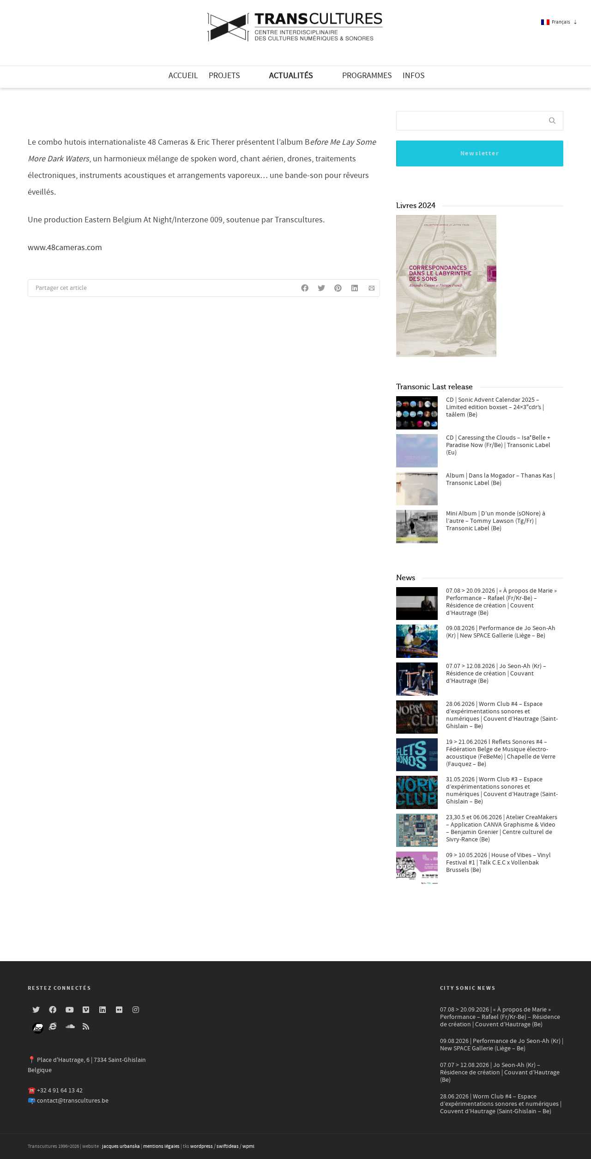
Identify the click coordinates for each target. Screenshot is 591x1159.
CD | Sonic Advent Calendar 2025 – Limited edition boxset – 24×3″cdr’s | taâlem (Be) (495, 407)
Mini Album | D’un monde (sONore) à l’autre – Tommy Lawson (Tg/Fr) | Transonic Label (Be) (495, 521)
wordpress (201, 1146)
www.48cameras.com (65, 247)
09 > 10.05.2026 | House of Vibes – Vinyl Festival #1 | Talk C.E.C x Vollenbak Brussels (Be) (498, 863)
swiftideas (228, 1146)
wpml (248, 1146)
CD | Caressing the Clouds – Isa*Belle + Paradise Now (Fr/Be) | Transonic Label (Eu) (498, 445)
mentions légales (161, 1146)
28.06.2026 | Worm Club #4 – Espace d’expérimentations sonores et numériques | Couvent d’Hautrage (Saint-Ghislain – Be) (502, 715)
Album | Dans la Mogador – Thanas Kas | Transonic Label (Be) (500, 479)
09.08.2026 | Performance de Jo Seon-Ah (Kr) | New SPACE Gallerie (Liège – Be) (500, 632)
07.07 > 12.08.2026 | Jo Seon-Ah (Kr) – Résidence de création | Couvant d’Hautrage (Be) (496, 673)
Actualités (291, 75)
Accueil (183, 75)
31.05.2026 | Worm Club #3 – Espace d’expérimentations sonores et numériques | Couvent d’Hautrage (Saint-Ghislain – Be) (502, 790)
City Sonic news (468, 988)
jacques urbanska (121, 1146)
